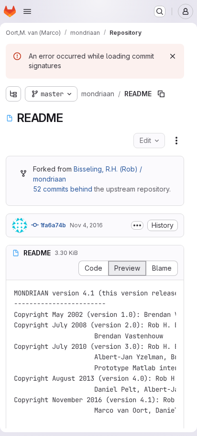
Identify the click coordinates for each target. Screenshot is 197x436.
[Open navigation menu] (27, 11)
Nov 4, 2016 (86, 225)
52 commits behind (62, 189)
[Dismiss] (172, 56)
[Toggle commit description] (137, 225)
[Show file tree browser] (13, 93)
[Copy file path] (161, 93)
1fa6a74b (52, 225)
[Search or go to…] (159, 11)
